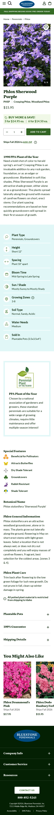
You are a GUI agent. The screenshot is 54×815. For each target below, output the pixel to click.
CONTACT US (27, 790)
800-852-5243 (27, 797)
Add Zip (27, 142)
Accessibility (12, 811)
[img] (32, 297)
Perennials (17, 19)
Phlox (27, 19)
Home (6, 19)
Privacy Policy (41, 811)
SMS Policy (26, 811)
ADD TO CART (38, 132)
